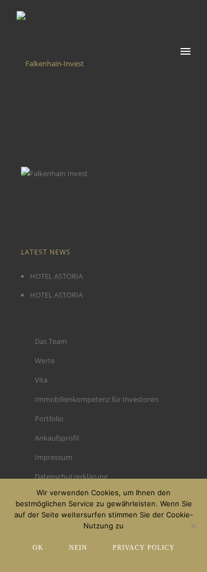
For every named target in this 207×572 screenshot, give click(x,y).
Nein (78, 548)
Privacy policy (144, 548)
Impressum (53, 457)
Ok (38, 548)
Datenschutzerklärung (71, 476)
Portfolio (49, 418)
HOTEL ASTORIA (56, 276)
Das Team (51, 341)
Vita (41, 380)
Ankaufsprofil (57, 438)
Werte (45, 361)
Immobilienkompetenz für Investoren (96, 399)
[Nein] (193, 525)
